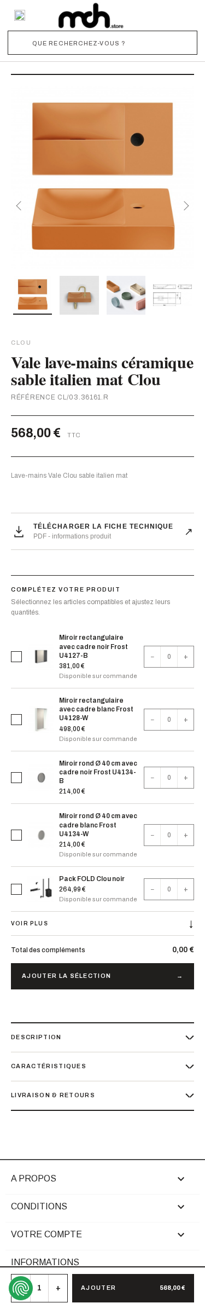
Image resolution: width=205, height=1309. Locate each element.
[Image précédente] (21, 206)
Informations (45, 1262)
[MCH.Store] (91, 15)
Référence (33, 397)
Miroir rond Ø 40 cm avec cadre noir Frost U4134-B (98, 772)
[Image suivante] (184, 206)
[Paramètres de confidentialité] (20, 1288)
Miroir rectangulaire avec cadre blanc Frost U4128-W (96, 709)
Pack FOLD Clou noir (92, 879)
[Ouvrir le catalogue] (20, 15)
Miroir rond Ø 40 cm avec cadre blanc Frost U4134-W (98, 824)
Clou (21, 342)
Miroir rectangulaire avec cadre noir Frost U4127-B (93, 646)
